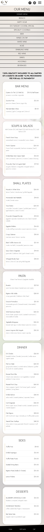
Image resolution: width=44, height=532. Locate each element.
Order (10, 529)
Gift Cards (23, 529)
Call (34, 529)
